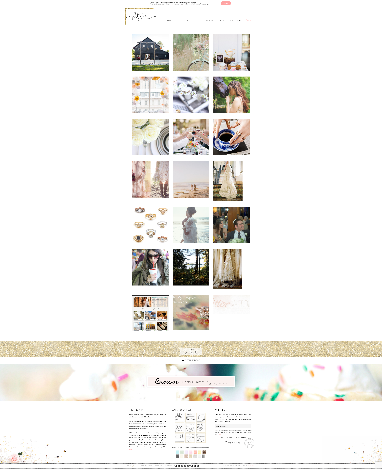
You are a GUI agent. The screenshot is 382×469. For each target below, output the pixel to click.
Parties (201, 438)
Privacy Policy (168, 466)
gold (190, 456)
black (177, 456)
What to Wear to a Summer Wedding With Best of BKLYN (191, 137)
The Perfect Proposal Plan (191, 95)
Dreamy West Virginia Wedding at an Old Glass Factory (191, 53)
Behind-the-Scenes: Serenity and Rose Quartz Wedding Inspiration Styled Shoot (150, 95)
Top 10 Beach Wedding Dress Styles (191, 179)
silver (195, 456)
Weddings (180, 418)
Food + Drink (190, 428)
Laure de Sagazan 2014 (191, 225)
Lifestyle (201, 428)
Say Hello (135, 466)
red (195, 452)
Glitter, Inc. (139, 14)
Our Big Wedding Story (231, 225)
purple (186, 452)
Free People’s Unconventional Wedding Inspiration (150, 180)
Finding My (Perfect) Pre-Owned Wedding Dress (231, 269)
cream (181, 456)
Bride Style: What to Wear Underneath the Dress (231, 181)
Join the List (158, 466)
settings (206, 4)
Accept (226, 3)
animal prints (204, 452)
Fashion (180, 428)
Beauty (190, 418)
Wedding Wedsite (150, 336)
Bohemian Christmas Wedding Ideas (150, 52)
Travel (180, 438)
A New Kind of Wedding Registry (150, 313)
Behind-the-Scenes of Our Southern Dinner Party (231, 52)
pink (190, 452)
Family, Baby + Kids (190, 438)
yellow (199, 452)
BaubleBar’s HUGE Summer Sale (231, 137)
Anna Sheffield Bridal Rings (150, 225)
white (199, 456)
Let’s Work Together (146, 466)
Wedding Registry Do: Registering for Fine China (150, 137)
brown (186, 456)
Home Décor (201, 418)
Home (129, 466)
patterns (204, 456)
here (130, 449)
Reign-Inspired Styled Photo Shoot (231, 95)
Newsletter (241, 438)
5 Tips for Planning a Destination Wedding (191, 267)
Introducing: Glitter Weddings (231, 304)
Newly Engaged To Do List (191, 313)
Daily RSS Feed (226, 438)
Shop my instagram (192, 360)
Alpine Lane (251, 466)
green (182, 452)
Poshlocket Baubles (150, 268)
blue (177, 452)
